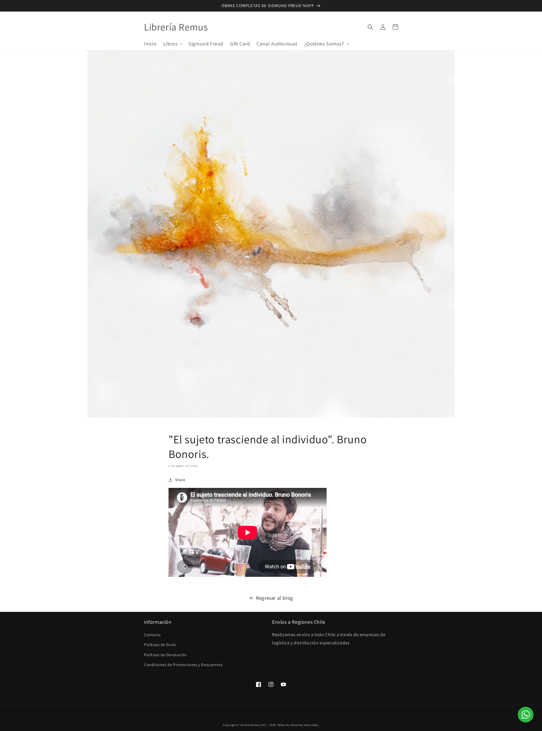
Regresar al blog (274, 598)
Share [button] (180, 479)
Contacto (152, 634)
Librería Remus (250, 725)
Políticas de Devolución (165, 654)
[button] (172, 43)
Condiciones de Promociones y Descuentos (183, 664)
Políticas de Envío (160, 644)
